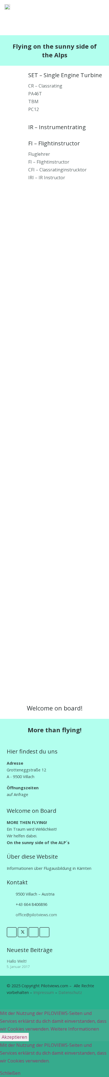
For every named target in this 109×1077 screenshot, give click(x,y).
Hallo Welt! (17, 961)
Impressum (43, 992)
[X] (23, 932)
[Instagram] (44, 932)
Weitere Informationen (75, 1029)
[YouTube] (34, 932)
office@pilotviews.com (36, 914)
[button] (91, 7)
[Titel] (7, 7)
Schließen (10, 1073)
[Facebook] (12, 932)
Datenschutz (70, 992)
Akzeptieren (14, 1037)
